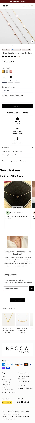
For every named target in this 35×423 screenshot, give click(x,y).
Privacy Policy (6, 384)
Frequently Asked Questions (23, 377)
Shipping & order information (12, 155)
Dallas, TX (21, 385)
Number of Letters (8, 87)
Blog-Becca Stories (8, 389)
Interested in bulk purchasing (12, 151)
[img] (9, 56)
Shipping (4, 387)
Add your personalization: (11, 95)
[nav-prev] (2, 200)
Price (3, 61)
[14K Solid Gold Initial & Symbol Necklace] (8, 319)
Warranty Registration (8, 392)
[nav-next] (33, 200)
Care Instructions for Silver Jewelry (24, 382)
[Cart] (28, 6)
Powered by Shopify (8, 419)
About (3, 376)
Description (6, 147)
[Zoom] (32, 41)
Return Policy (6, 382)
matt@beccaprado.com (25, 388)
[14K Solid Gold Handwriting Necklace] (22, 319)
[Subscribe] (31, 288)
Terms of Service (7, 379)
